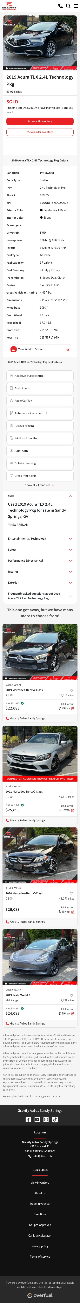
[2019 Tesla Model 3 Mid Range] (40, 957)
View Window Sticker (31, 349)
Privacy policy (40, 1246)
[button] (60, 6)
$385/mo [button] (66, 910)
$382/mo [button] (66, 808)
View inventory (40, 1183)
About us (40, 1193)
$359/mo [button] (66, 1012)
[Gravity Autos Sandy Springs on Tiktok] (53, 1119)
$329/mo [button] (66, 706)
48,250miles (66, 898)
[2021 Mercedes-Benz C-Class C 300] (40, 754)
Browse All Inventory (40, 121)
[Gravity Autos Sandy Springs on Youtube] (35, 1119)
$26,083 (13, 909)
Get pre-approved (40, 1225)
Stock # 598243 (13, 888)
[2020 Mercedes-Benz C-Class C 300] (40, 855)
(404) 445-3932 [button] (43, 1156)
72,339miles (66, 1000)
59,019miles (66, 695)
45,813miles (66, 797)
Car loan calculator (40, 1235)
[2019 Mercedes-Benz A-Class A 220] (40, 652)
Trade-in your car (40, 1204)
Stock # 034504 (13, 685)
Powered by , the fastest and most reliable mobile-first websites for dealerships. (40, 1285)
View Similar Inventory (40, 132)
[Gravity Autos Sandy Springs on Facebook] (26, 1119)
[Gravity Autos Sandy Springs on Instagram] (44, 1119)
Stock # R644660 (14, 786)
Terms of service (40, 1257)
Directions (40, 1214)
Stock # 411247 (13, 990)
